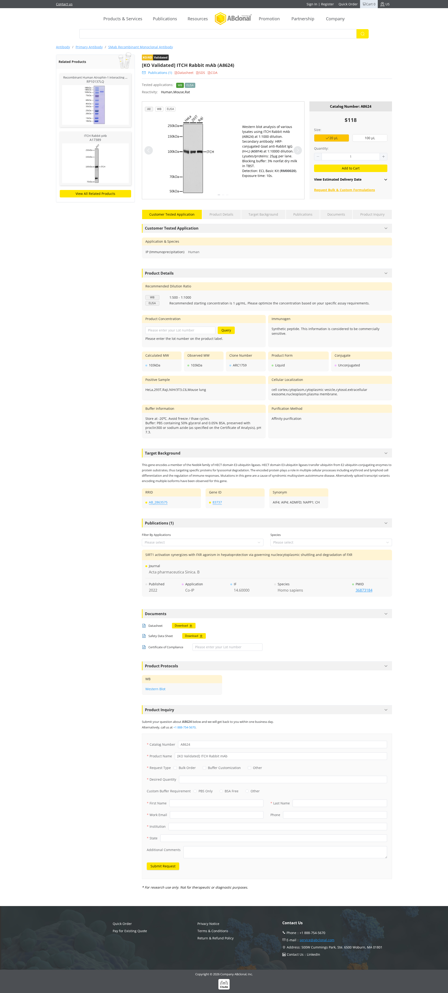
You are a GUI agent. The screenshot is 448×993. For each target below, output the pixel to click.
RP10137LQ (95, 81)
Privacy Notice (208, 923)
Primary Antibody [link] (89, 47)
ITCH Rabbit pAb (95, 136)
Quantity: (321, 148)
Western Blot (155, 689)
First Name (158, 803)
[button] (318, 156)
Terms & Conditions (212, 931)
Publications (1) (160, 72)
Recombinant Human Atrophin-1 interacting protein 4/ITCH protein (110, 77)
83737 (217, 502)
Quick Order (348, 4)
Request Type (160, 767)
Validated (155, 57)
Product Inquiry (159, 709)
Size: (317, 130)
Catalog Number (162, 744)
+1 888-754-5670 (184, 727)
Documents (155, 613)
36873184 (364, 590)
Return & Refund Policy (215, 938)
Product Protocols (161, 666)
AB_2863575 (158, 502)
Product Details (159, 273)
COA (214, 72)
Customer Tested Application (172, 228)
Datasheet (185, 72)
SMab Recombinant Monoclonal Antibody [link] (140, 47)
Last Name (281, 803)
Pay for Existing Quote (130, 931)
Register (327, 4)
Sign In (312, 4)
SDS (202, 72)
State (154, 838)
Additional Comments (164, 850)
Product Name (161, 756)
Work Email (158, 815)
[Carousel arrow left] (148, 150)
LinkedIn (313, 954)
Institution (158, 826)
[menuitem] (123, 18)
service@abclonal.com (317, 940)
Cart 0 (370, 4)
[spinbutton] (351, 156)
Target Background (162, 453)
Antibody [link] (63, 47)
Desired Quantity (163, 779)
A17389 (95, 140)
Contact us (64, 4)
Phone (275, 815)
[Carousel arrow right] (298, 150)
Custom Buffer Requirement (169, 791)
